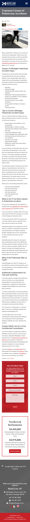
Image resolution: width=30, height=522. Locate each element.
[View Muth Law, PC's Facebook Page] (11, 506)
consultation (22, 353)
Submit (15, 407)
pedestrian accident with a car (10, 63)
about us (10, 349)
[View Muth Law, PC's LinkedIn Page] (15, 506)
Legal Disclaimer (11, 517)
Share (15, 29)
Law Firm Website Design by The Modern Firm (15, 519)
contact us (21, 351)
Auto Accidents (10, 358)
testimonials (19, 349)
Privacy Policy (20, 517)
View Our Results (15, 451)
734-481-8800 (16, 497)
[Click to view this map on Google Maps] (15, 472)
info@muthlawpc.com (16, 503)
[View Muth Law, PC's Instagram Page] (18, 506)
